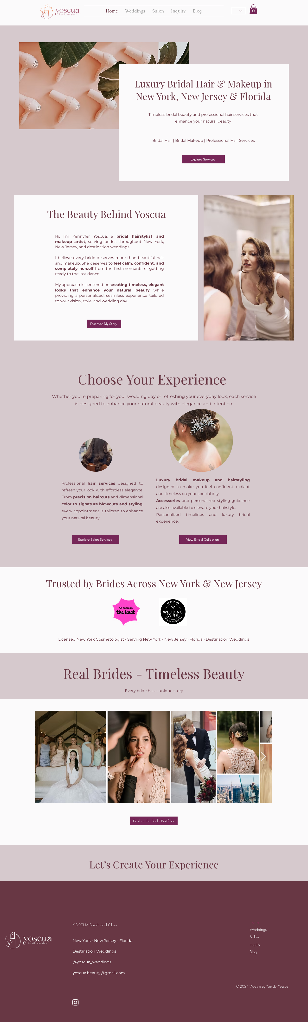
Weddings (256, 929)
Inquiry (255, 944)
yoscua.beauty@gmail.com (99, 973)
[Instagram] (75, 1002)
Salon (254, 937)
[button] (253, 9)
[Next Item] (263, 757)
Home (254, 922)
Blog (253, 951)
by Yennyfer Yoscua (275, 986)
